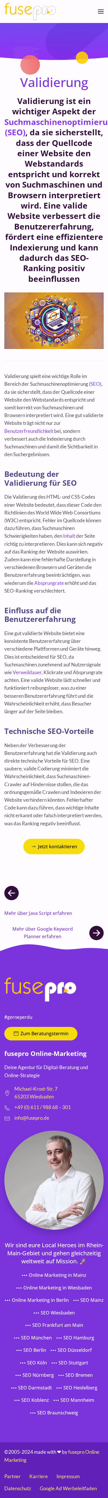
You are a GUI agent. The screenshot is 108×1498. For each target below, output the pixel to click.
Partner (12, 1476)
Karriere (38, 1476)
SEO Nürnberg (38, 1375)
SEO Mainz (92, 1300)
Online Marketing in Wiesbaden (57, 1288)
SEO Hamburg (78, 1338)
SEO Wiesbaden (58, 1313)
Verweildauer (27, 672)
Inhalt (69, 536)
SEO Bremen (79, 1375)
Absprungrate (49, 583)
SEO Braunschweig (57, 1413)
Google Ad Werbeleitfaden (68, 1488)
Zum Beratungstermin (44, 1033)
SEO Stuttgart (73, 1363)
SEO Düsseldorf (75, 1350)
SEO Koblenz (35, 1400)
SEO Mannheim (77, 1400)
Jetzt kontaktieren (57, 846)
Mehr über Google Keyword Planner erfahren (42, 933)
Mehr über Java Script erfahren (38, 913)
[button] (101, 11)
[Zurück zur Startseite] (30, 11)
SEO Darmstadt (35, 1388)
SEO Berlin (34, 1350)
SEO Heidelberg (80, 1388)
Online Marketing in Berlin (40, 1300)
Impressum (68, 1476)
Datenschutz (17, 1488)
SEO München (36, 1338)
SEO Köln (37, 1363)
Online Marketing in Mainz (57, 1275)
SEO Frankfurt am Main (57, 1325)
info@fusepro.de (31, 1118)
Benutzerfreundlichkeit (28, 431)
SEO (95, 384)
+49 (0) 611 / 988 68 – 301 (42, 1107)
